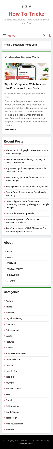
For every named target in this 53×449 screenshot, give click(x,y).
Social (9, 400)
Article (9, 306)
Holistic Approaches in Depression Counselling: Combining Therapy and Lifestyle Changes (27, 204)
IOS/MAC (10, 383)
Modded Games (13, 388)
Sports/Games (13, 412)
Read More (9, 129)
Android (9, 301)
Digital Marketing (14, 318)
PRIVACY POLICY (15, 269)
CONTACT (11, 263)
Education (10, 324)
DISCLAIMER (13, 275)
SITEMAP (11, 281)
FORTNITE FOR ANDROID (17, 353)
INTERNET (11, 377)
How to (10, 77)
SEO (8, 394)
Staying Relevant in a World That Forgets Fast (27, 186)
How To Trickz (26, 14)
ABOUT (10, 257)
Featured (10, 342)
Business (10, 312)
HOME (10, 251)
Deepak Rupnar (13, 93)
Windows (10, 429)
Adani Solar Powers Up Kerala (20, 213)
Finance (9, 347)
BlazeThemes (26, 443)
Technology (22, 77)
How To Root (12, 371)
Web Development (14, 423)
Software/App (12, 406)
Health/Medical (13, 359)
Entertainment (12, 330)
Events (9, 336)
